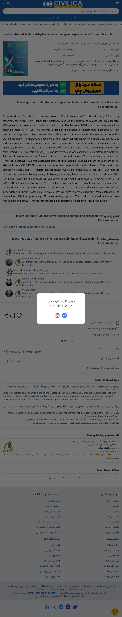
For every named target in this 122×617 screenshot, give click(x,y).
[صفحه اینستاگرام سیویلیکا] (57, 315)
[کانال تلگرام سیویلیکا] (64, 315)
